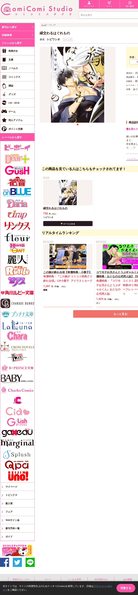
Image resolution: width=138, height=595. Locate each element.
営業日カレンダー (21, 579)
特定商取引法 (101, 579)
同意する (125, 588)
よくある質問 (74, 579)
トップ (43, 25)
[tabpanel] (77, 85)
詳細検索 (7, 35)
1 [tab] (77, 124)
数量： (133, 57)
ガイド (48, 579)
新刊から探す (9, 27)
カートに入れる (69, 224)
